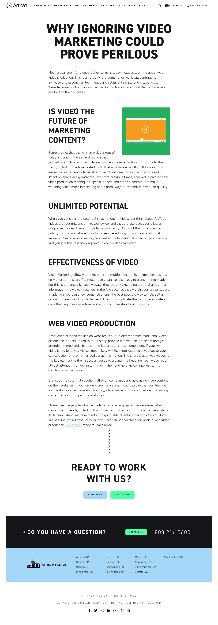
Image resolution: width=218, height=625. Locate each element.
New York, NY (143, 562)
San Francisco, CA (145, 567)
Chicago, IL (82, 567)
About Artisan (110, 5)
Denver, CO (112, 557)
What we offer (84, 5)
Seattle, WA (142, 572)
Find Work (40, 5)
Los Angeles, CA (115, 572)
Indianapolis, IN (115, 567)
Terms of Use (124, 596)
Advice (128, 5)
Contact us (74, 425)
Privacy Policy (94, 596)
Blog (142, 5)
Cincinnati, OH (84, 572)
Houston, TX (113, 562)
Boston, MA (83, 562)
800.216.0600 (173, 532)
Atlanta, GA (83, 557)
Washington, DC (173, 557)
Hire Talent (61, 5)
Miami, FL (141, 557)
